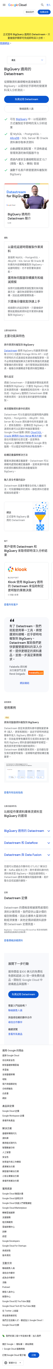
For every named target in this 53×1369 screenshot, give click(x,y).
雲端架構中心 (8, 1227)
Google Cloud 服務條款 (14, 1349)
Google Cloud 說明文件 (12, 1198)
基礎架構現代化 (9, 1133)
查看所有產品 (15, 1034)
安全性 (5, 1157)
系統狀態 (6, 1250)
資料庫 (5, 1138)
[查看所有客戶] (11, 604)
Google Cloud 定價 (10, 1111)
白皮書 (5, 1093)
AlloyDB (14, 138)
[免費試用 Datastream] (26, 99)
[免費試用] (44, 12)
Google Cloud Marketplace (14, 1208)
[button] (27, 831)
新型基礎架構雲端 (10, 1065)
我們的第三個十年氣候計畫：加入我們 (23, 1336)
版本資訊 (6, 1255)
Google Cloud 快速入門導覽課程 (17, 1203)
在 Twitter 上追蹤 (10, 1311)
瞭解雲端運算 (8, 1212)
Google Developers (11, 1241)
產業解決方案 (8, 1166)
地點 (4, 1079)
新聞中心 (6, 1296)
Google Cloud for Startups (14, 1246)
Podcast (6, 1287)
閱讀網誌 (4, 43)
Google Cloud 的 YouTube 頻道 (16, 1301)
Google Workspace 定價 (13, 1116)
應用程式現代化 (9, 1143)
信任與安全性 (8, 1060)
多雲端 (5, 1070)
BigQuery (21, 119)
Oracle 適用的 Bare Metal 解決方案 (22, 436)
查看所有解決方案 (10, 1181)
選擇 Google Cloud (10, 1055)
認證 (4, 1236)
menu (4, 5)
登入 (49, 5)
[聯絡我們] (29, 12)
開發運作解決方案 (10, 1171)
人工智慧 (6, 1152)
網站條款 (29, 1344)
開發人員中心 (8, 1292)
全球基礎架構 (8, 1074)
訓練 (4, 1231)
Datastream (10, 350)
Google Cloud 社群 (10, 1325)
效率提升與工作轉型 (11, 1162)
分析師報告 (7, 1088)
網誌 (4, 1098)
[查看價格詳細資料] (13, 940)
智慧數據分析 (8, 1147)
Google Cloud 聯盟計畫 (12, 1193)
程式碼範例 (7, 1222)
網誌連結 (24, 683)
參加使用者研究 (9, 1315)
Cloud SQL (36, 432)
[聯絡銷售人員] (26, 108)
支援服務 (6, 1217)
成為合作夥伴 (8, 1277)
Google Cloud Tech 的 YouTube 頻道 (18, 1306)
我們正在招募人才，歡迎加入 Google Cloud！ (23, 1320)
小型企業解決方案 (10, 1176)
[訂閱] (33, 1355)
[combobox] (13, 1362)
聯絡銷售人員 (15, 1010)
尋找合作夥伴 (15, 1022)
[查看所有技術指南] (13, 792)
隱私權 (19, 1344)
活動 (4, 1282)
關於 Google (7, 1344)
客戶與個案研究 (9, 1084)
